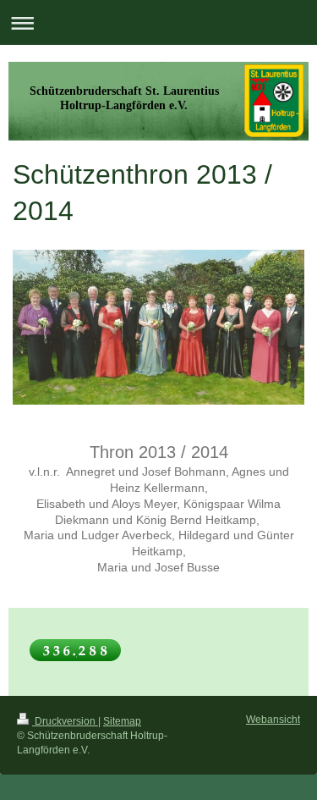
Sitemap (122, 721)
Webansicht (273, 720)
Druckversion (65, 721)
